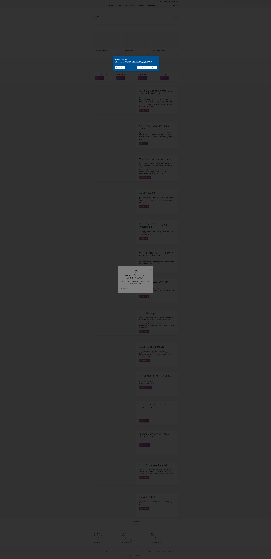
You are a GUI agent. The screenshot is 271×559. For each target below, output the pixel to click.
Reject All (152, 67)
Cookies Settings (120, 67)
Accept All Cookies (142, 67)
